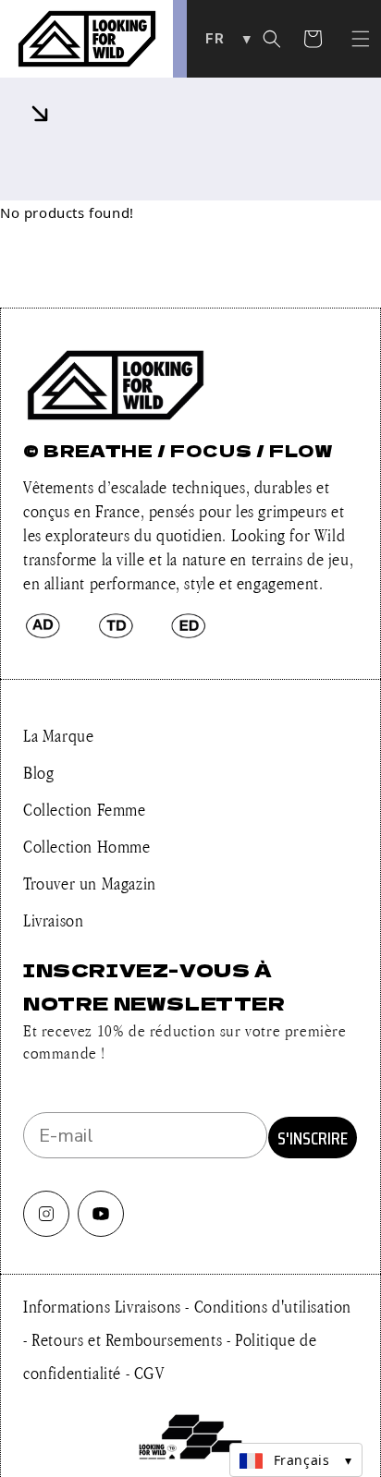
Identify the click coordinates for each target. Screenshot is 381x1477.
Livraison (53, 920)
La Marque (58, 735)
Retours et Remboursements (129, 1339)
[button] (360, 38)
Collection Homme (87, 846)
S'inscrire (312, 1138)
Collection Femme (84, 809)
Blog (38, 772)
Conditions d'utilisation (272, 1306)
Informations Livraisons (104, 1306)
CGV (149, 1373)
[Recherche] (272, 38)
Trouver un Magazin (89, 883)
